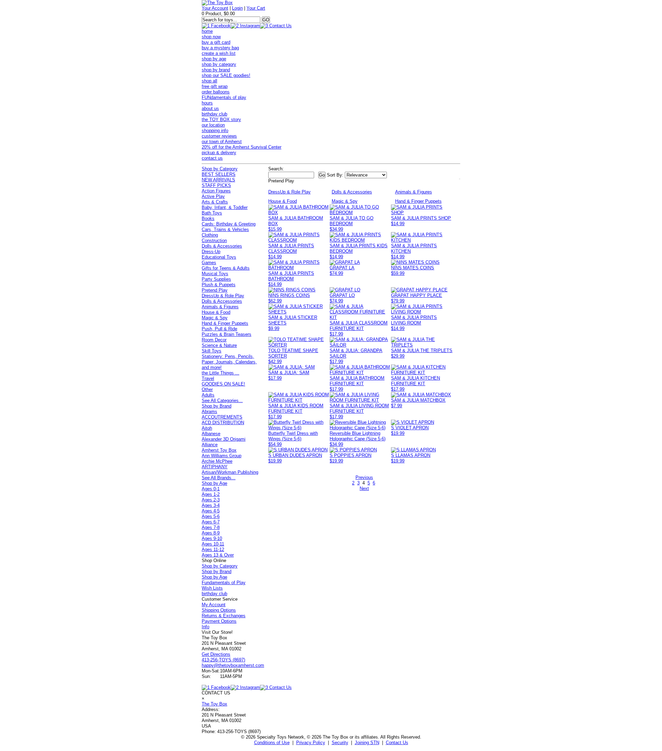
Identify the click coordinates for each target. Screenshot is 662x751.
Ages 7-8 (211, 527)
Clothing (210, 235)
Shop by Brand (216, 406)
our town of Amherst (222, 141)
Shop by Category (220, 168)
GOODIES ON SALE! (223, 384)
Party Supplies (216, 279)
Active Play (213, 196)
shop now (211, 36)
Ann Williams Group (221, 455)
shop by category (219, 64)
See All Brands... (218, 477)
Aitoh (207, 428)
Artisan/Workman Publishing (230, 472)
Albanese (211, 433)
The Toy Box (214, 704)
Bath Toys (212, 213)
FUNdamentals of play (224, 97)
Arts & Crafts (215, 201)
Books (208, 218)
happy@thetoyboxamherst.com (233, 665)
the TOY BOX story (221, 119)
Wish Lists (212, 588)
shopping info (215, 130)
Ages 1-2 (211, 494)
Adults (208, 395)
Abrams (209, 411)
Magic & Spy (215, 317)
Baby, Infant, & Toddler (225, 207)
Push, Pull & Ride (219, 328)
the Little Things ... (220, 373)
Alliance (210, 444)
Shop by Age (214, 483)
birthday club (214, 114)
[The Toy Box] (217, 2)
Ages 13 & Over (218, 555)
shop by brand (216, 69)
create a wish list (218, 53)
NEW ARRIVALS (218, 179)
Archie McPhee (217, 461)
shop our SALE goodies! (226, 75)
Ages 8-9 (211, 532)
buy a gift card (216, 42)
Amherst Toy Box (219, 450)
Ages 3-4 (211, 505)
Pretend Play (215, 290)
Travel (208, 378)
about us (210, 108)
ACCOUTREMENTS (222, 417)
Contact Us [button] (397, 742)
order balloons (216, 91)
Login (237, 8)
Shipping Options (219, 610)
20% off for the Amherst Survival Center (241, 147)
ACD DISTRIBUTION (223, 422)
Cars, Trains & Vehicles (225, 229)
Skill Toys (211, 350)
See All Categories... (222, 400)
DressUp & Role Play (223, 295)
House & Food (216, 312)
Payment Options (219, 621)
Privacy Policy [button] (310, 742)
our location (213, 125)
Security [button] (340, 742)
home (207, 31)
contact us (212, 158)
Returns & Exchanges (223, 615)
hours (207, 103)
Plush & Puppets (218, 284)
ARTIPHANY (215, 466)
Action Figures (216, 190)
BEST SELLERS (218, 174)
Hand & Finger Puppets (225, 323)
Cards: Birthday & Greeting (228, 224)
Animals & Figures (220, 306)
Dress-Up (211, 251)
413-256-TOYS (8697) (223, 659)
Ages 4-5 (211, 510)
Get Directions (216, 654)
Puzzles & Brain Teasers (226, 334)
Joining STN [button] (367, 742)
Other (207, 389)
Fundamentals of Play (223, 582)
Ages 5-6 (211, 516)
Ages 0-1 (211, 488)
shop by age (214, 58)
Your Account (215, 8)
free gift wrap (215, 86)
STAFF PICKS (216, 185)
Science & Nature (219, 345)
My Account (213, 604)
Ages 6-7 (211, 521)
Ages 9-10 (212, 538)
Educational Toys (219, 257)
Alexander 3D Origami (223, 439)
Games (209, 262)
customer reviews (219, 136)
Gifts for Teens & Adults (226, 268)
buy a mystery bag (220, 47)
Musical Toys (215, 273)
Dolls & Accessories (222, 246)
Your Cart (256, 8)
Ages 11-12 (213, 549)
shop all (209, 80)
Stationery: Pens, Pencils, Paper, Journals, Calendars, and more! (229, 362)
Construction (214, 240)
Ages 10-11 (213, 544)
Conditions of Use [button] (272, 742)
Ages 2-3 (211, 499)
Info (205, 626)
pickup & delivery (219, 152)
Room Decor (214, 339)
